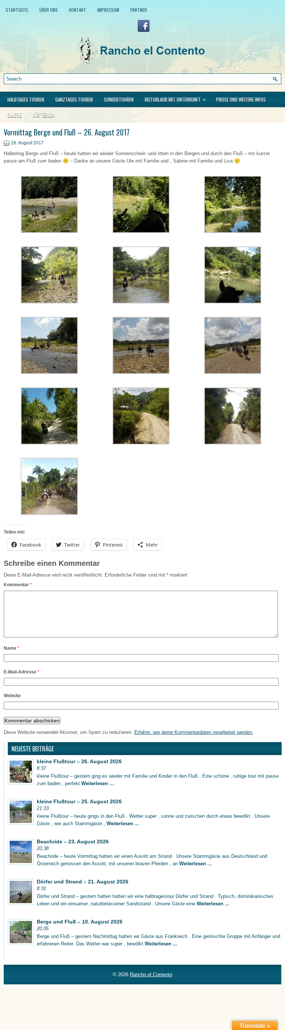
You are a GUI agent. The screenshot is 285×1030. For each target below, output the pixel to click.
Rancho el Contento (151, 974)
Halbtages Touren (25, 99)
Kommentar (18, 584)
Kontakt (77, 10)
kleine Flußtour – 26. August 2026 (79, 761)
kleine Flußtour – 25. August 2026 (79, 801)
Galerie (14, 115)
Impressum (108, 10)
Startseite (17, 10)
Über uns (48, 10)
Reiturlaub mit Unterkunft (175, 99)
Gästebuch (44, 115)
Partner (138, 10)
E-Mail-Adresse (21, 672)
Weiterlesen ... (97, 783)
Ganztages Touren (74, 99)
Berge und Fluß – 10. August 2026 (79, 922)
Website (12, 695)
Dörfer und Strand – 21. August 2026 (82, 882)
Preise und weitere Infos (241, 99)
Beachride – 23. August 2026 (73, 841)
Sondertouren (119, 99)
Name (11, 648)
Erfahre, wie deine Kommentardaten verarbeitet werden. (193, 732)
